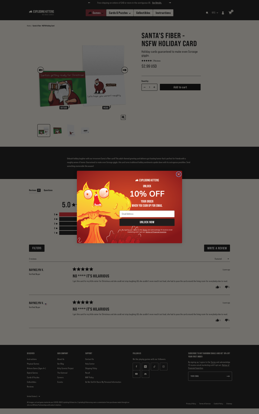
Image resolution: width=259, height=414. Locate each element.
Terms (145, 230)
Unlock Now (147, 222)
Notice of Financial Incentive (156, 232)
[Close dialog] (178, 174)
